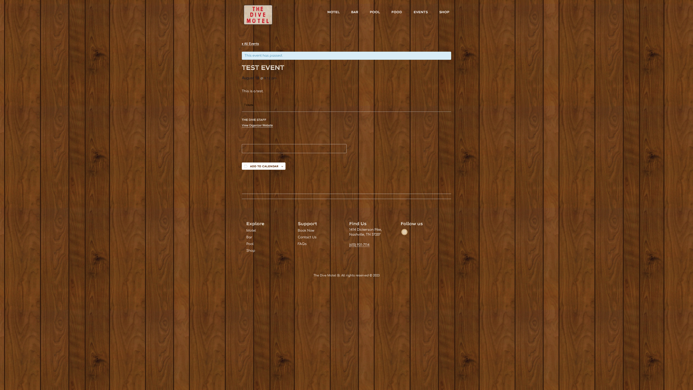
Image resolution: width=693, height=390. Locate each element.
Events (421, 12)
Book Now (306, 230)
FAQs (302, 244)
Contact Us (307, 237)
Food (396, 12)
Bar (354, 12)
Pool (375, 12)
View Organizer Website (257, 125)
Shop (444, 12)
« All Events (250, 44)
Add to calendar (264, 166)
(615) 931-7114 (359, 245)
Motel (333, 12)
